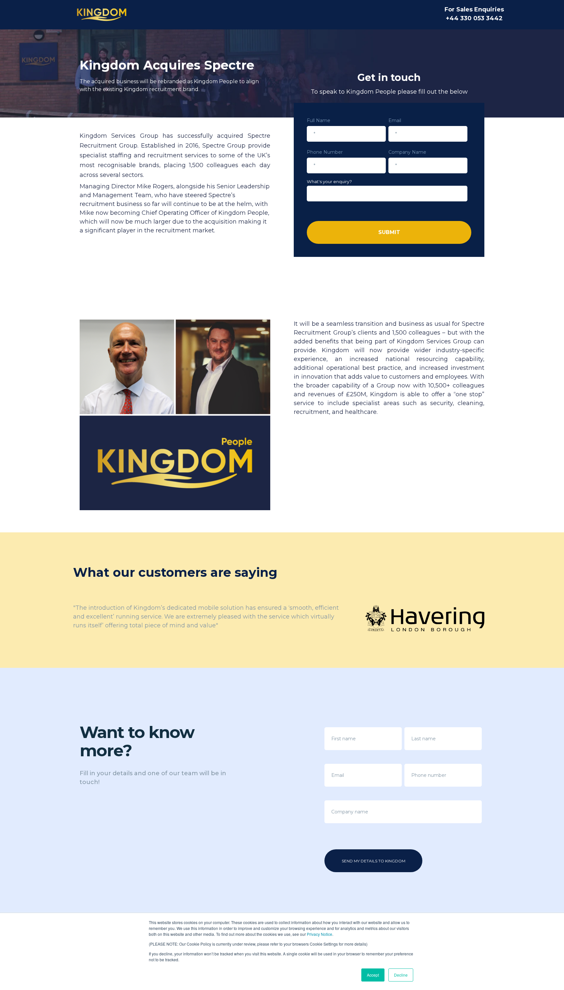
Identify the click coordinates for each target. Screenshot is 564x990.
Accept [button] (373, 975)
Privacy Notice (319, 934)
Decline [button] (401, 975)
